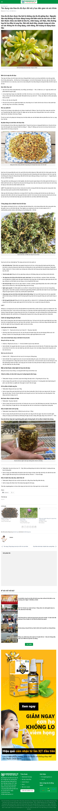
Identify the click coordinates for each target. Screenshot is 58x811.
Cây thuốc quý (4, 6)
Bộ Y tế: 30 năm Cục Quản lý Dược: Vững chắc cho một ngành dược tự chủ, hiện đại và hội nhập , (36, 608)
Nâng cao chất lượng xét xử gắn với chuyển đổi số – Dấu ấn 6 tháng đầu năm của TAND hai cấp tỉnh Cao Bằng (36, 637)
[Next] (55, 790)
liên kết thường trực (27, 531)
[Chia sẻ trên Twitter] (28, 527)
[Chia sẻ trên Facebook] (25, 527)
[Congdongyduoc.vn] (29, 1)
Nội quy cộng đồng (26, 779)
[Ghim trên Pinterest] (33, 527)
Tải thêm (29, 644)
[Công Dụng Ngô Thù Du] (10, 513)
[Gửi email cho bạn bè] (30, 527)
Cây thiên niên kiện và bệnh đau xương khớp (44, 546)
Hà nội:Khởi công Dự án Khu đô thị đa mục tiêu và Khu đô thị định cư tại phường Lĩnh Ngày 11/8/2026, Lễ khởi (36, 599)
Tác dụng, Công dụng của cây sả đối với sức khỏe (15, 546)
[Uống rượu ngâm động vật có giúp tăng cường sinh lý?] (47, 513)
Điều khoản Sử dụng (27, 777)
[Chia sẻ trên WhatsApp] (22, 527)
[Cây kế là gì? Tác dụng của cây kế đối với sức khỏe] (28, 513)
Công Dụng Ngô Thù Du (6, 518)
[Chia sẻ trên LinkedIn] (35, 527)
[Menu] (2, 2)
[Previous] (42, 790)
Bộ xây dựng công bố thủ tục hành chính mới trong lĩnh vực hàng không (36, 628)
